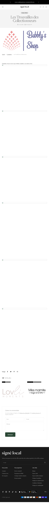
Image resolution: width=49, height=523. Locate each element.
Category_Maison (24, 12)
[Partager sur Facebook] (7, 371)
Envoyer (10, 434)
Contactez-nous (5, 473)
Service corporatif (18, 471)
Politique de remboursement (38, 480)
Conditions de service (36, 413)
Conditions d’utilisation (37, 483)
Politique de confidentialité (24, 413)
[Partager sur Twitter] (11, 371)
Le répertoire (9, 54)
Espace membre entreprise (37, 475)
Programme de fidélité (18, 473)
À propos (4, 471)
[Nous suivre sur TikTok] (13, 492)
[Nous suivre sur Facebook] (3, 492)
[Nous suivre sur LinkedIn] (16, 492)
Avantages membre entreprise (20, 475)
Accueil (3, 54)
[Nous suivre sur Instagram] (6, 492)
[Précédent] (10, 2)
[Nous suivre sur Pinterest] (9, 492)
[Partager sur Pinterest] (14, 371)
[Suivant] (38, 2)
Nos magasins (5, 475)
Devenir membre (17, 478)
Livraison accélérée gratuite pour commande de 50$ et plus (24, 2)
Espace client (35, 473)
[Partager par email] (17, 371)
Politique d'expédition (36, 478)
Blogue (33, 471)
